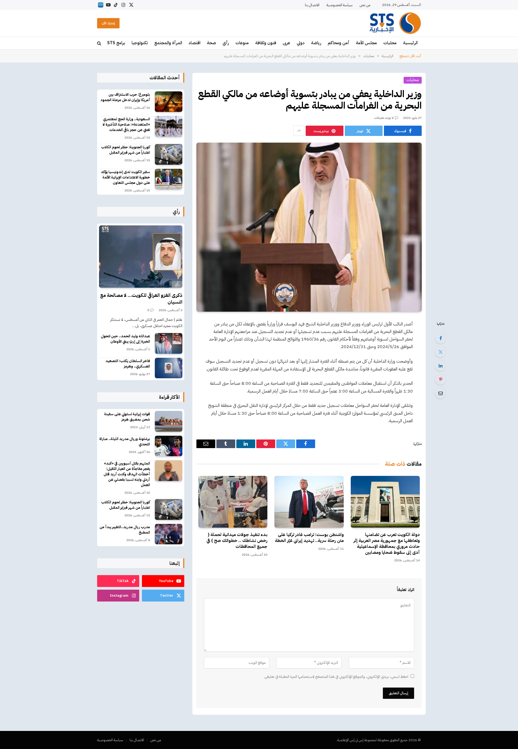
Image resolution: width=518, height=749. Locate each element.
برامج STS (116, 43)
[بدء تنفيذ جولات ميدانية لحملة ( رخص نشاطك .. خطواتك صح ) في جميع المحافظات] (232, 502)
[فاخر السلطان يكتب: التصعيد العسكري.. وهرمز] (168, 368)
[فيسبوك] (440, 338)
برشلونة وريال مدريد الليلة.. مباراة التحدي (124, 441)
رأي (226, 43)
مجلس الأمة (366, 43)
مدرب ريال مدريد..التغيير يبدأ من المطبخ (125, 529)
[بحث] (99, 43)
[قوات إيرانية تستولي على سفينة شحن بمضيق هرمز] (168, 421)
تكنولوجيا (140, 43)
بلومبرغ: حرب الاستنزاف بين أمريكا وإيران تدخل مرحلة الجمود (125, 97)
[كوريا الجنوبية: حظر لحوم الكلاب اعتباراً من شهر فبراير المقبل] (168, 154)
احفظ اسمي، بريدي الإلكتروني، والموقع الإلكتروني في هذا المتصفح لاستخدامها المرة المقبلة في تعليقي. (336, 676)
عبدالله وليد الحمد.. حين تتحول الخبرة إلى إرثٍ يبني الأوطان (125, 339)
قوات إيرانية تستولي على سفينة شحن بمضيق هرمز (127, 416)
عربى (286, 43)
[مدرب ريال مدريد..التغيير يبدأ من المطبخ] (168, 534)
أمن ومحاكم (338, 43)
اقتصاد (194, 43)
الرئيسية (410, 43)
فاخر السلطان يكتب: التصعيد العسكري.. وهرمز (127, 363)
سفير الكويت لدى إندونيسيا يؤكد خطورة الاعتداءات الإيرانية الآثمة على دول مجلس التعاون (125, 177)
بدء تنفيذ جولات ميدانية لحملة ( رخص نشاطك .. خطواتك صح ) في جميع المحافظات (236, 540)
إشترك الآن (108, 23)
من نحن (365, 5)
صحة (211, 43)
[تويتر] (440, 351)
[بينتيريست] (440, 379)
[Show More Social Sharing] (299, 131)
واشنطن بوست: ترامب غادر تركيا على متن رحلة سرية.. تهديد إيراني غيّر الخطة (309, 538)
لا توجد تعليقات (384, 117)
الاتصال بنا (312, 5)
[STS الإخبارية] (395, 23)
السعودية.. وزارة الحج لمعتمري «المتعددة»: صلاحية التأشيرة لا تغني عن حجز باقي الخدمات (126, 124)
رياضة (316, 43)
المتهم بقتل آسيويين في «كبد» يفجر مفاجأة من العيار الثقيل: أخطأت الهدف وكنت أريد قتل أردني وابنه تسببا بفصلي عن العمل (127, 474)
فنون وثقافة (265, 43)
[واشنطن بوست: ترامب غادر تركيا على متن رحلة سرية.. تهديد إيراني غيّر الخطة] (308, 502)
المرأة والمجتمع (168, 43)
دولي (301, 43)
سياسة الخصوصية (339, 5)
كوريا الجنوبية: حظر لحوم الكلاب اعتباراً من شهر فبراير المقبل (125, 150)
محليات (390, 43)
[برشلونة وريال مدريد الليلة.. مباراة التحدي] (168, 446)
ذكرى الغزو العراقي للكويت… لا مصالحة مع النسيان (141, 298)
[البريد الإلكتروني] (440, 393)
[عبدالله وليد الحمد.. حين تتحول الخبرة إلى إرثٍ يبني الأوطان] (168, 343)
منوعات (242, 43)
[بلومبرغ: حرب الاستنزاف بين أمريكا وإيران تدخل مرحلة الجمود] (168, 101)
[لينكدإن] (440, 365)
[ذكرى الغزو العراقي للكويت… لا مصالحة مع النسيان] (140, 256)
